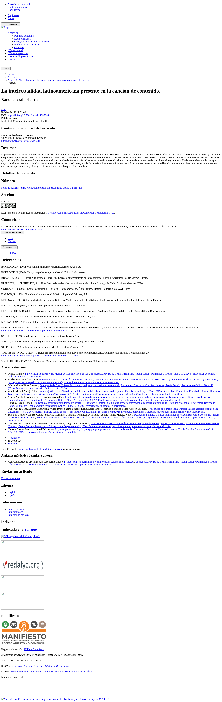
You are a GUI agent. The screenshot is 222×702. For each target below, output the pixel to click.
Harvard (12, 241)
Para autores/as (15, 512)
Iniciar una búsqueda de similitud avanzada (40, 449)
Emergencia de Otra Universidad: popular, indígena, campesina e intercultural (80, 385)
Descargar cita (9, 247)
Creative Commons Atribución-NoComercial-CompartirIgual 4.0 (81, 212)
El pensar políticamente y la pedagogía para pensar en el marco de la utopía (93, 429)
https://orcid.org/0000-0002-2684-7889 (21, 140)
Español (12, 495)
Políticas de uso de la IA (26, 44)
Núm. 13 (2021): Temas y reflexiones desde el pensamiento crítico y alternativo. (49, 80)
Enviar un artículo (10, 478)
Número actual (15, 50)
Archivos (12, 77)
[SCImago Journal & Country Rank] (20, 536)
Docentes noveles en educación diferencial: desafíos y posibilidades (74, 379)
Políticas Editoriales (24, 35)
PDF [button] (3, 109)
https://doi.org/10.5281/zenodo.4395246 (28, 115)
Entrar (11, 18)
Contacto (19, 47)
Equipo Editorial (22, 38)
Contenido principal (18, 7)
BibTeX (12, 253)
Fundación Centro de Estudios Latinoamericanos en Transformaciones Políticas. (52, 671)
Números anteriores (18, 53)
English (12, 492)
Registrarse (13, 15)
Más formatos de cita (13, 233)
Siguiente (14, 443)
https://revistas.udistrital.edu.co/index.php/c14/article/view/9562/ (34, 330)
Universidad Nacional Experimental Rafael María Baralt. (40, 666)
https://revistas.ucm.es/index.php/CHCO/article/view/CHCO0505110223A (39, 355)
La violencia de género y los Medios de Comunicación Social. (57, 373)
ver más (31, 529)
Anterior (14, 437)
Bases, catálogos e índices (21, 56)
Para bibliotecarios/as (18, 514)
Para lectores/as (16, 509)
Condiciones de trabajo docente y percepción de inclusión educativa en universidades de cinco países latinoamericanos (126, 397)
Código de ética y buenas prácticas (32, 41)
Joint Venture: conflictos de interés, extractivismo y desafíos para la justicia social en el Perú (138, 423)
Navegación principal (19, 4)
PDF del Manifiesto (34, 649)
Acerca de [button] (13, 32)
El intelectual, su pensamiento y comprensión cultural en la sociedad (99, 461)
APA (10, 238)
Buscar (11, 59)
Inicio (11, 74)
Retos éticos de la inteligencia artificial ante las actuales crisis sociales (183, 408)
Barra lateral (14, 9)
